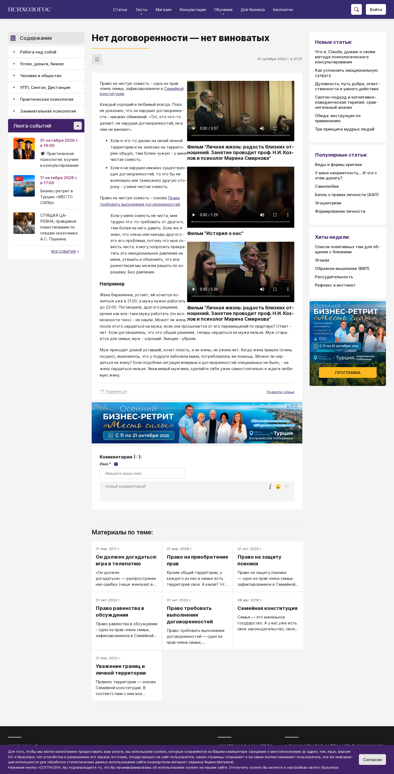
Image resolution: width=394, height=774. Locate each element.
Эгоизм (322, 260)
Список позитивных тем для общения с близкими (347, 249)
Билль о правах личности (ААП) (347, 194)
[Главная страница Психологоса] (31, 9)
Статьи (120, 9)
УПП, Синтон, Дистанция (45, 87)
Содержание (36, 38)
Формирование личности (340, 211)
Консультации (193, 9)
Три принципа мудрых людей (344, 129)
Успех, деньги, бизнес (42, 63)
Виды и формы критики (338, 164)
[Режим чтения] (97, 59)
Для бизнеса (253, 9)
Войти (376, 9)
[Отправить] (286, 486)
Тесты (141, 9)
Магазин (163, 9)
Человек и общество (40, 75)
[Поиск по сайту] (356, 9)
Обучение (223, 9)
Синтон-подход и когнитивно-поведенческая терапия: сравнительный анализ (346, 102)
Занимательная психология (48, 111)
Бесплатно (283, 9)
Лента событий (32, 126)
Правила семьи (280, 392)
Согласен (372, 759)
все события (63, 251)
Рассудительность (334, 276)
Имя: (108, 463)
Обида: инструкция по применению (337, 118)
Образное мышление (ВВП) (342, 268)
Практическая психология (46, 99)
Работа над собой (38, 52)
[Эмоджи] (278, 487)
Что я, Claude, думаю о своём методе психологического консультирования (345, 56)
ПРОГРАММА (348, 372)
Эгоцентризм (328, 202)
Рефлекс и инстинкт (335, 285)
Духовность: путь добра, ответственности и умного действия (347, 86)
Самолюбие (327, 186)
